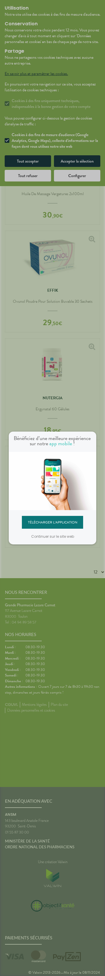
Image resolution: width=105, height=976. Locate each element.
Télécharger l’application (52, 522)
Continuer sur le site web (52, 536)
